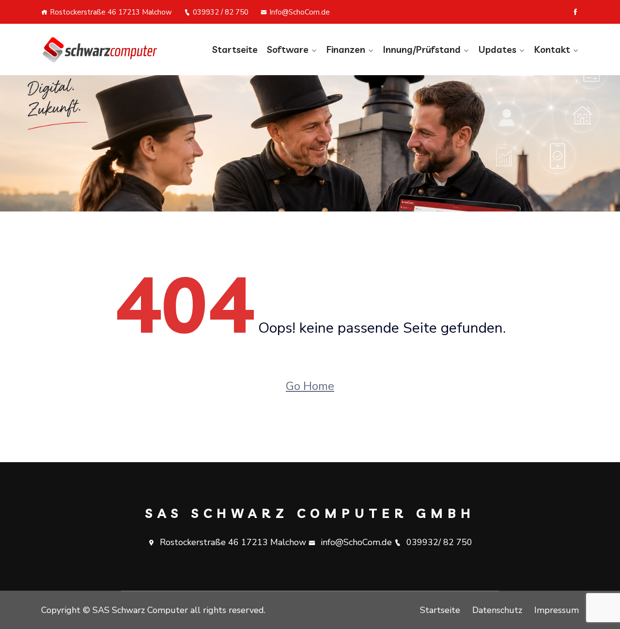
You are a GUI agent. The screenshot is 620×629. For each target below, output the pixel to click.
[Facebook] (575, 12)
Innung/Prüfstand (422, 49)
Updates (497, 49)
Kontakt (552, 49)
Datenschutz (497, 610)
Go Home (310, 386)
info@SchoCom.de (356, 542)
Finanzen (345, 49)
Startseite (235, 49)
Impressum (556, 610)
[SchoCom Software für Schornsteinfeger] (103, 49)
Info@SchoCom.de (299, 12)
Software (288, 49)
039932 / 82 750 (220, 12)
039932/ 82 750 (439, 542)
